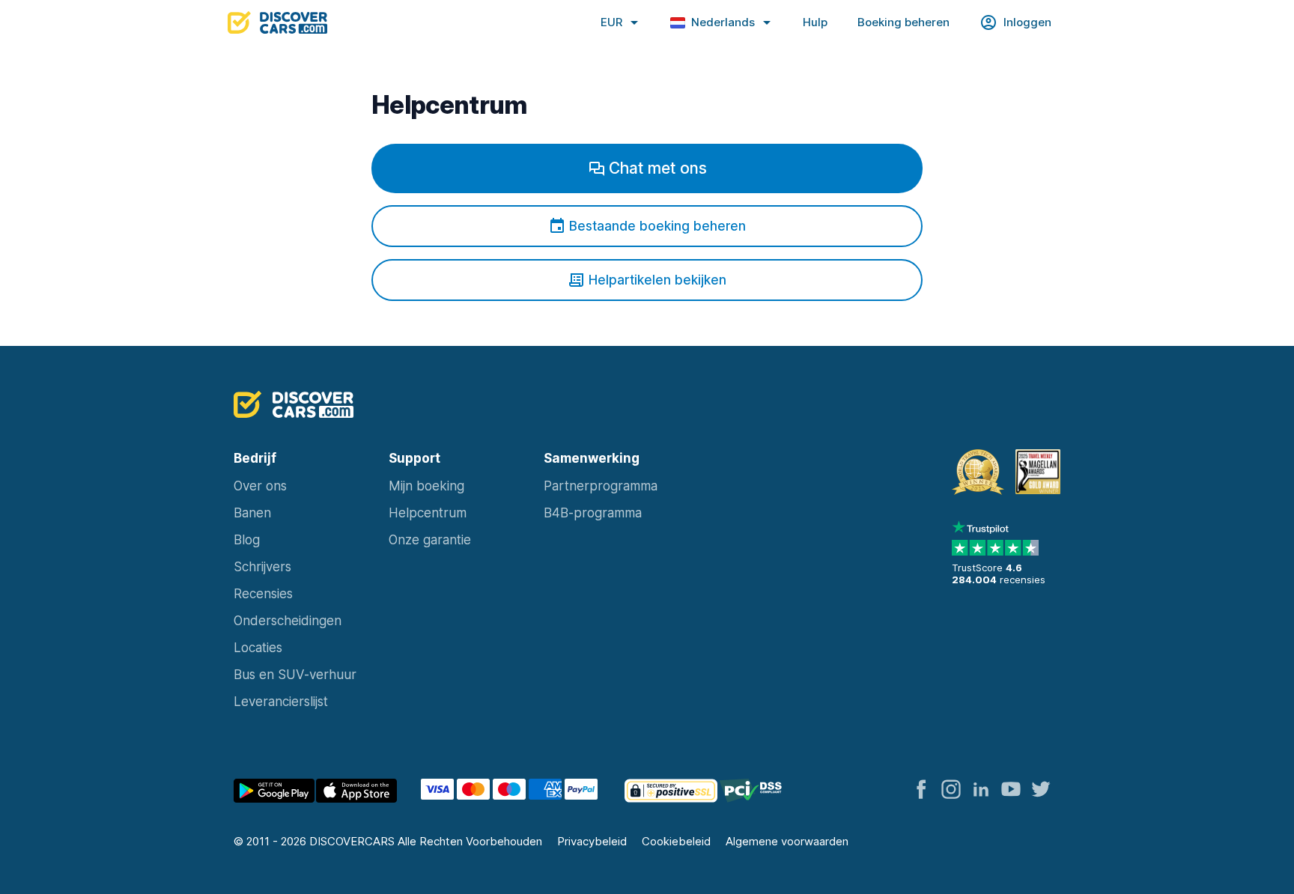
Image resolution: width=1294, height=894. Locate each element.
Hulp (815, 22)
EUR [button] (611, 22)
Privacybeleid (592, 841)
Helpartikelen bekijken (657, 280)
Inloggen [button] (1027, 22)
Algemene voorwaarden (787, 841)
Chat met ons (658, 168)
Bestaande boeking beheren (657, 226)
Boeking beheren (903, 22)
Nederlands (723, 22)
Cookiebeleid (676, 841)
